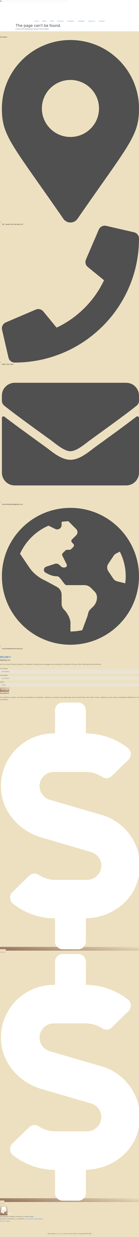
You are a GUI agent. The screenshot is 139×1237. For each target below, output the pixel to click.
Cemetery (70, 21)
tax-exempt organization (34, 1219)
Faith (52, 21)
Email (2, 682)
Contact (102, 21)
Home (36, 21)
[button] (4, 1210)
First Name (4, 668)
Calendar (81, 21)
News (44, 21)
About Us (91, 21)
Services (60, 21)
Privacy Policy (5, 1221)
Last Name (4, 675)
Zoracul (59, 1233)
